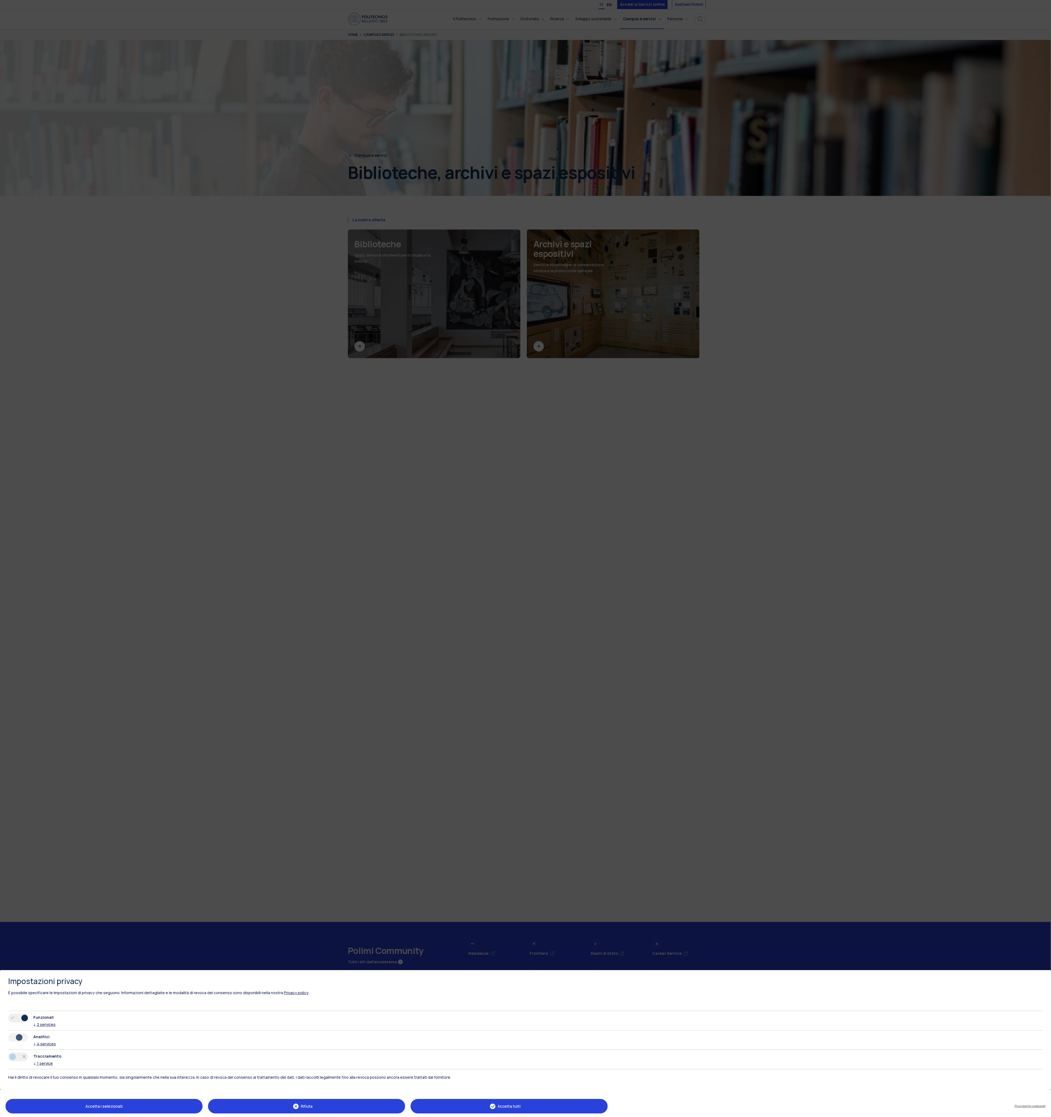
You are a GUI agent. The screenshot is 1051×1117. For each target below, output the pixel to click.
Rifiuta (307, 1106)
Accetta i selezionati (104, 1106)
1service (43, 1063)
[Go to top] (1044, 1111)
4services (44, 1043)
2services (44, 1024)
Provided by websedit (1030, 1106)
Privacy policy (296, 992)
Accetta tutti (509, 1106)
